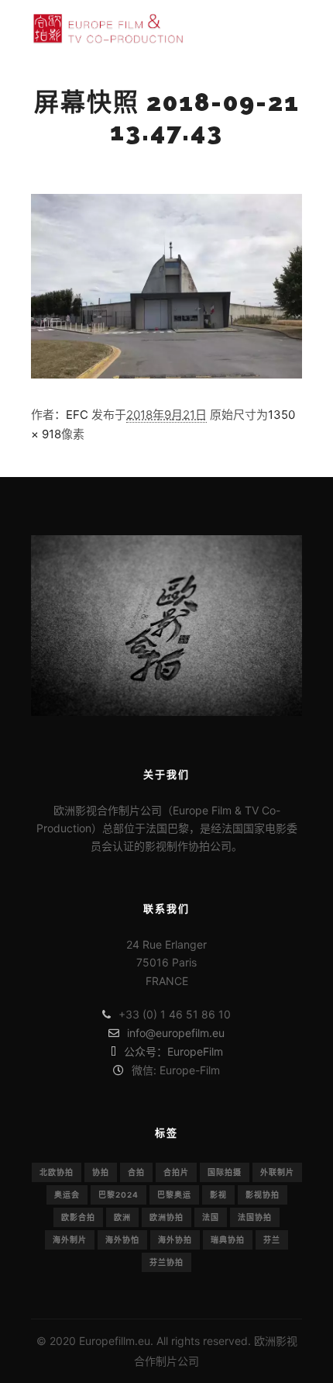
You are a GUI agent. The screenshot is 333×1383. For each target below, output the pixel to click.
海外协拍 (175, 1239)
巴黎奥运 (174, 1194)
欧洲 (122, 1217)
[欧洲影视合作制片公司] (108, 28)
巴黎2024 (118, 1194)
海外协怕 (122, 1239)
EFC (77, 414)
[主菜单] (288, 28)
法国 (210, 1217)
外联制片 (277, 1172)
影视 (218, 1194)
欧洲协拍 (166, 1217)
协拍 (100, 1172)
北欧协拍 (56, 1172)
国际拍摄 (225, 1172)
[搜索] (232, 28)
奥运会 (67, 1194)
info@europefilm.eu (176, 1032)
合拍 (136, 1172)
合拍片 (176, 1172)
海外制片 (70, 1239)
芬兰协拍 (166, 1262)
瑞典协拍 (228, 1239)
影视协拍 (262, 1194)
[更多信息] (260, 28)
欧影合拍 (78, 1217)
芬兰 (271, 1239)
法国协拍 (255, 1217)
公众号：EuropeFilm (173, 1051)
